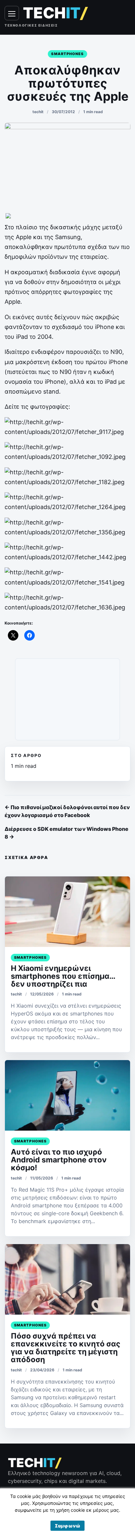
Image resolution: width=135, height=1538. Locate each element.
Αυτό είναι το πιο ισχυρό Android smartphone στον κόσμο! (59, 1159)
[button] (67, 1525)
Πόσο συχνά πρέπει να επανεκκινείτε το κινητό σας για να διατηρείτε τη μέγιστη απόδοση (65, 1347)
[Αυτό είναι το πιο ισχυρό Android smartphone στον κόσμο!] (67, 1095)
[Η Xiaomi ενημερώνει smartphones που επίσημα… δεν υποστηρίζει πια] (67, 911)
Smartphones (67, 53)
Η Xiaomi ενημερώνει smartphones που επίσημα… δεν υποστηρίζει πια (63, 976)
